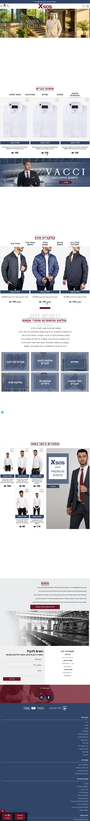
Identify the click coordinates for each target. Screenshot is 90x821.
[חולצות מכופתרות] (45, 6)
